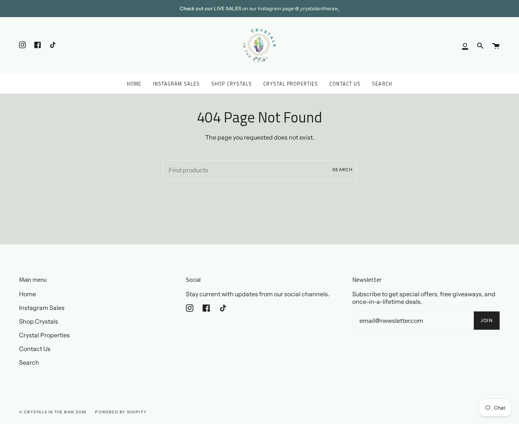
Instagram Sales (42, 307)
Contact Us (35, 349)
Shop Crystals (38, 321)
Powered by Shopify (121, 412)
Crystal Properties (44, 335)
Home (27, 294)
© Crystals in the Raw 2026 (52, 412)
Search (342, 169)
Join (487, 320)
